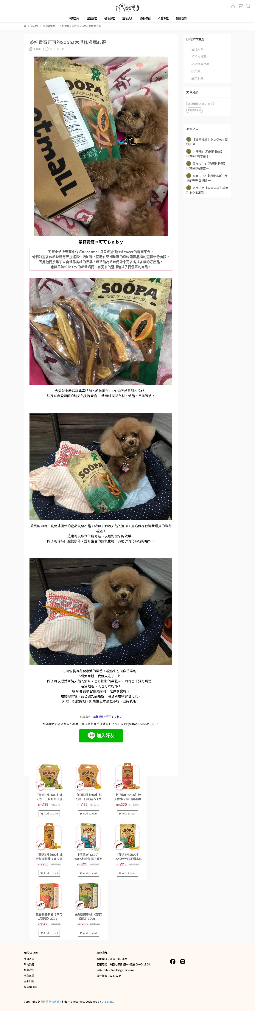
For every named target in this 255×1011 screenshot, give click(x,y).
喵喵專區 (109, 18)
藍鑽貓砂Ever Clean (200, 103)
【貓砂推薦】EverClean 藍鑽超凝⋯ (207, 141)
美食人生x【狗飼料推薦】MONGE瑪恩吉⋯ (206, 165)
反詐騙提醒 (30, 987)
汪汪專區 (91, 18)
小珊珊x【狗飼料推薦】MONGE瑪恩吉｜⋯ (205, 153)
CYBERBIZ (108, 1001)
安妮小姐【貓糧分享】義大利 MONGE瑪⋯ (207, 190)
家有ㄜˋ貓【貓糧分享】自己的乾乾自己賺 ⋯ (206, 178)
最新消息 (197, 78)
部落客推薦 (198, 56)
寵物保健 (145, 18)
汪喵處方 (127, 18)
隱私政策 (29, 975)
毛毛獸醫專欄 (200, 64)
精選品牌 (74, 18)
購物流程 (29, 964)
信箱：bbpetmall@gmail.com (115, 970)
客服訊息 (29, 981)
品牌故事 (197, 49)
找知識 (195, 71)
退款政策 (29, 970)
